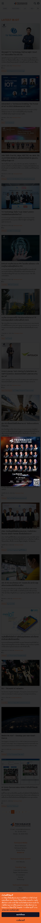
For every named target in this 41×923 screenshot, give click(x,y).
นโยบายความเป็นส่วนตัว (10, 910)
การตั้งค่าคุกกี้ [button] (20, 920)
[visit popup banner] (20, 461)
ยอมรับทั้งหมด (20, 914)
